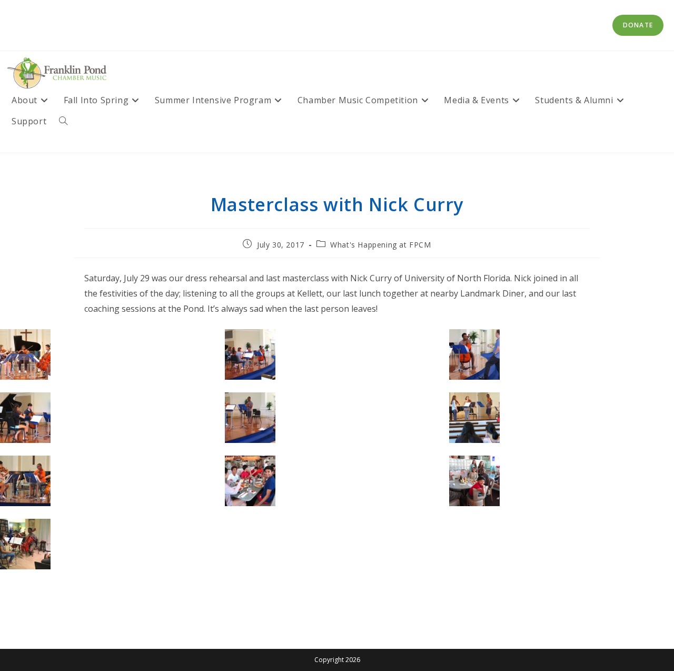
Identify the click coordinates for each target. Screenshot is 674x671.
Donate (638, 25)
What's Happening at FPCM (380, 245)
